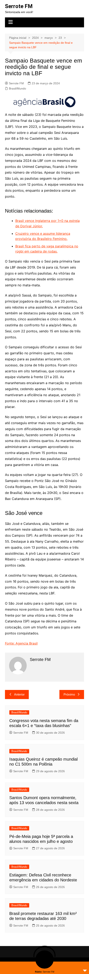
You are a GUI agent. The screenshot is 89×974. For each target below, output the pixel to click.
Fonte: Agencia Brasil (21, 643)
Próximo (69, 694)
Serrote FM (18, 6)
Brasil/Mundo (17, 88)
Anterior (19, 694)
